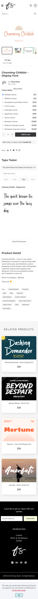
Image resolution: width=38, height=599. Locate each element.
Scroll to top (36, 518)
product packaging (9, 301)
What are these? (17, 89)
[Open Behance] (17, 563)
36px (14, 179)
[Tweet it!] (14, 150)
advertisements (14, 289)
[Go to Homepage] (10, 9)
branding (25, 289)
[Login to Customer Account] (35, 5)
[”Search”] (35, 14)
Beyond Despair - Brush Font (19, 403)
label (4, 293)
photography (7, 297)
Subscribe (30, 518)
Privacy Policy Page (19, 590)
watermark (25, 305)
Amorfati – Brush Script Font (19, 485)
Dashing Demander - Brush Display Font (19, 362)
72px (32, 179)
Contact (19, 540)
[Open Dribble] (21, 563)
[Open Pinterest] (25, 563)
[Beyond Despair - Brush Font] (19, 388)
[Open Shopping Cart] (30, 5)
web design (6, 308)
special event (7, 305)
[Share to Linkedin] (8, 150)
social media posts (25, 301)
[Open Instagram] (12, 563)
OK (19, 595)
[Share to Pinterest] (16, 150)
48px (23, 179)
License (19, 535)
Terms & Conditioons (19, 538)
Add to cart (25, 134)
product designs (20, 297)
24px (6, 179)
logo (11, 293)
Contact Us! (27, 142)
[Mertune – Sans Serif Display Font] (19, 429)
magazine (20, 293)
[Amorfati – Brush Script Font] (19, 470)
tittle (16, 305)
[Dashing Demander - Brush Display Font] (19, 347)
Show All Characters (19, 241)
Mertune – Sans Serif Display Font (19, 444)
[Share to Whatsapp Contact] (19, 150)
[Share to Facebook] (11, 150)
